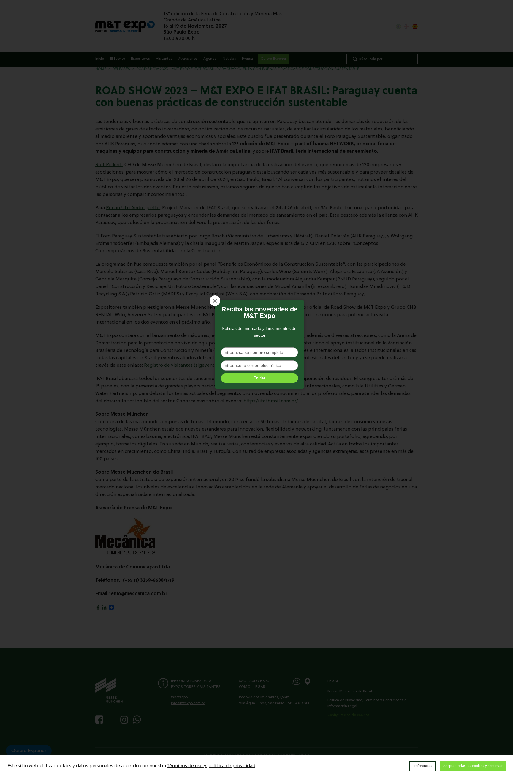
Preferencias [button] (422, 766)
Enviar (259, 378)
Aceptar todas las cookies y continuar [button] (473, 766)
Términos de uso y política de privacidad (211, 766)
